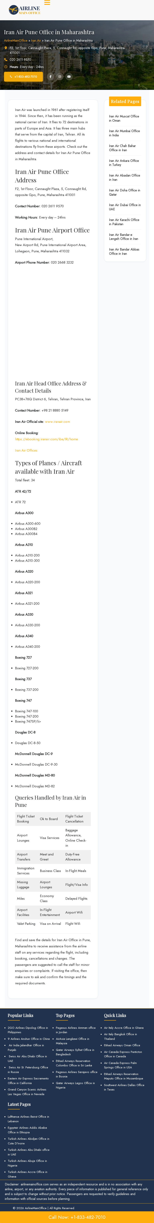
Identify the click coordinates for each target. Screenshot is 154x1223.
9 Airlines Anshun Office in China (29, 1039)
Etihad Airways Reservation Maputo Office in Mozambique (123, 1076)
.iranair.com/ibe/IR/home (59, 439)
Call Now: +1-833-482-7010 (77, 1217)
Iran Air (36, 40)
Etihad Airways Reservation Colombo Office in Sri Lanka (74, 1063)
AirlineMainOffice (15, 40)
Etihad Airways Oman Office (122, 1045)
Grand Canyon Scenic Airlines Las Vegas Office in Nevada (27, 1091)
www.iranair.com (57, 421)
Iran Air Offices (26, 450)
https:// (20, 439)
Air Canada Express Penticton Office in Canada (123, 1054)
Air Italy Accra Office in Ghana (124, 1028)
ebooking (33, 439)
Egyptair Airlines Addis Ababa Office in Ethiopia (27, 1130)
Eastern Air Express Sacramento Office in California (28, 1080)
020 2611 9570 (20, 59)
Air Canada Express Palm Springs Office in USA (120, 1065)
